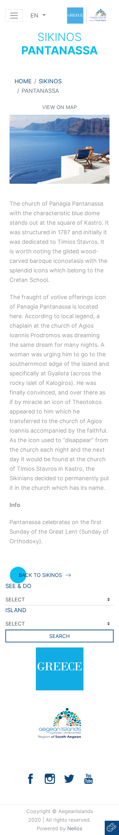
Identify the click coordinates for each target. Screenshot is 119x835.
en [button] (35, 15)
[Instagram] (50, 778)
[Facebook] (30, 778)
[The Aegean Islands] (86, 16)
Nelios (74, 828)
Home (23, 81)
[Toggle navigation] (14, 15)
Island (15, 610)
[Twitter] (69, 778)
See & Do (18, 586)
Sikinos (50, 81)
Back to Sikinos (40, 575)
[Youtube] (88, 778)
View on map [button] (59, 107)
